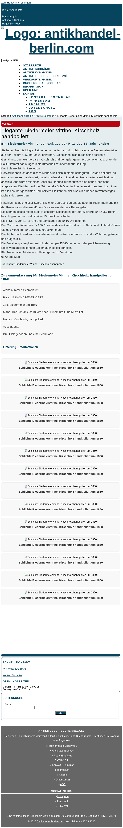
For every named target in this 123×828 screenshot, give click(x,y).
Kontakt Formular (12, 675)
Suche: (8, 704)
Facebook (63, 801)
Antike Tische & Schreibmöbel (48, 76)
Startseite (32, 65)
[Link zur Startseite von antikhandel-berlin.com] (61, 48)
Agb (32, 111)
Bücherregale (9, 16)
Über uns (30, 90)
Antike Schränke (37, 69)
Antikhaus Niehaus (13, 20)
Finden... (61, 713)
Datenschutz (42, 107)
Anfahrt (37, 104)
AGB (63, 784)
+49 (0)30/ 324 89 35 (14, 668)
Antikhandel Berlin (22, 116)
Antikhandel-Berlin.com (50, 821)
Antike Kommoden (37, 72)
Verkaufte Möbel (37, 79)
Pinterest (63, 806)
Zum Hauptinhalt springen (16, 2)
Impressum (39, 100)
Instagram (63, 796)
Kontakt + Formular (50, 97)
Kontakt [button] (30, 93)
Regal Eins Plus (11, 23)
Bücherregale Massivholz (63, 745)
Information (33, 86)
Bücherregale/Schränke (44, 83)
